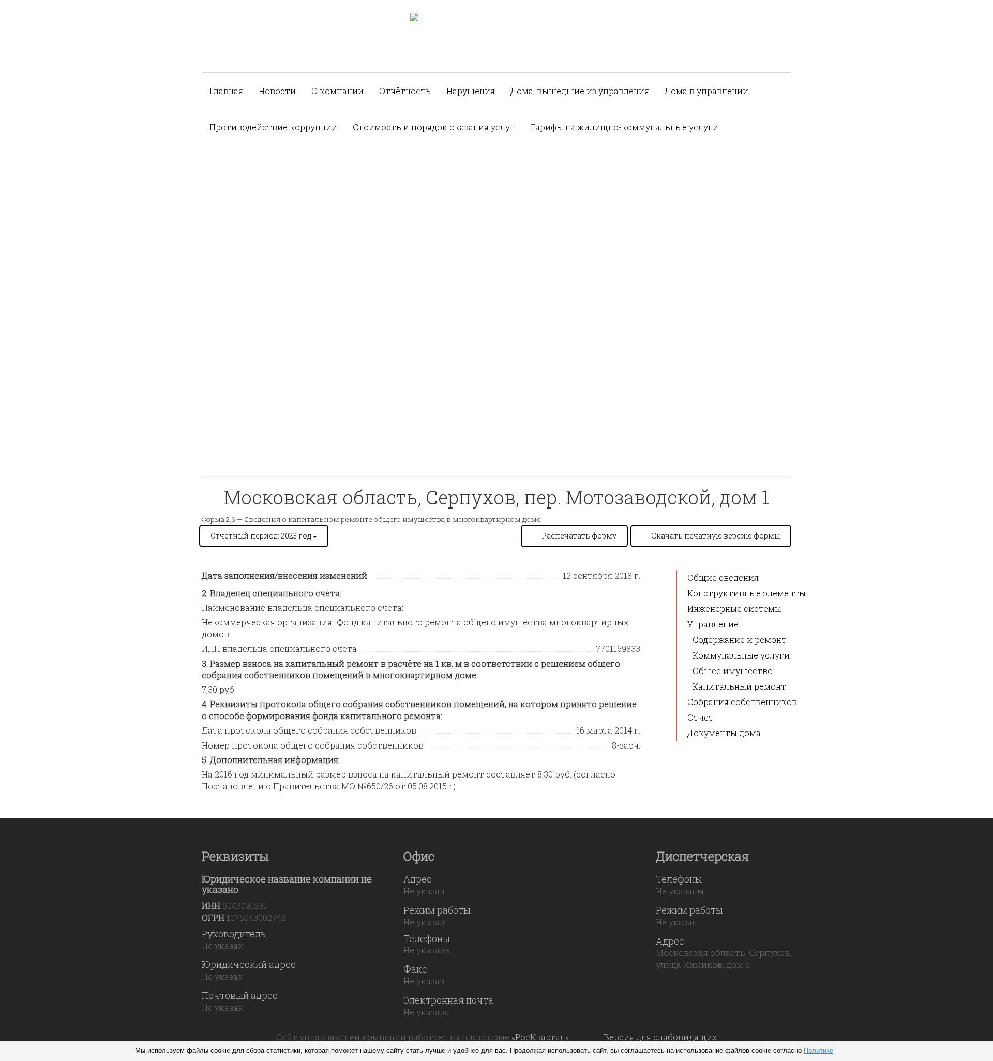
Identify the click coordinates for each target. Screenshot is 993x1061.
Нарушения (470, 90)
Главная (226, 90)
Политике (818, 1050)
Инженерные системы (734, 608)
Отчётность (405, 90)
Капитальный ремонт (739, 686)
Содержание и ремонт (740, 639)
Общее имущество (733, 670)
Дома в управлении (706, 90)
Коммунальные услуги (741, 655)
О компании (337, 90)
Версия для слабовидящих (660, 1037)
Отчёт (700, 717)
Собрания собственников (742, 701)
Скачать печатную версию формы (715, 536)
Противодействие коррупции (273, 127)
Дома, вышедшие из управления (579, 90)
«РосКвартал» (540, 1037)
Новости (277, 90)
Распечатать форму (578, 536)
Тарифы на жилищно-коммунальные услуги (624, 127)
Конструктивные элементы (746, 593)
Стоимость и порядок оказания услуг (434, 127)
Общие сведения (723, 577)
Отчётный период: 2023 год (261, 536)
